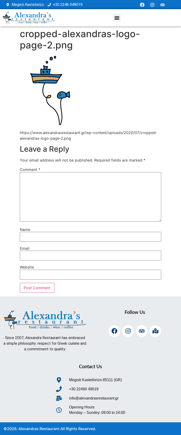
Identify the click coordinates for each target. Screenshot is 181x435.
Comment (30, 169)
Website (27, 267)
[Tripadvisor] (162, 4)
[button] (117, 18)
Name (25, 229)
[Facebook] (142, 4)
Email (24, 248)
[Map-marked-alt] (155, 331)
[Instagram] (152, 4)
